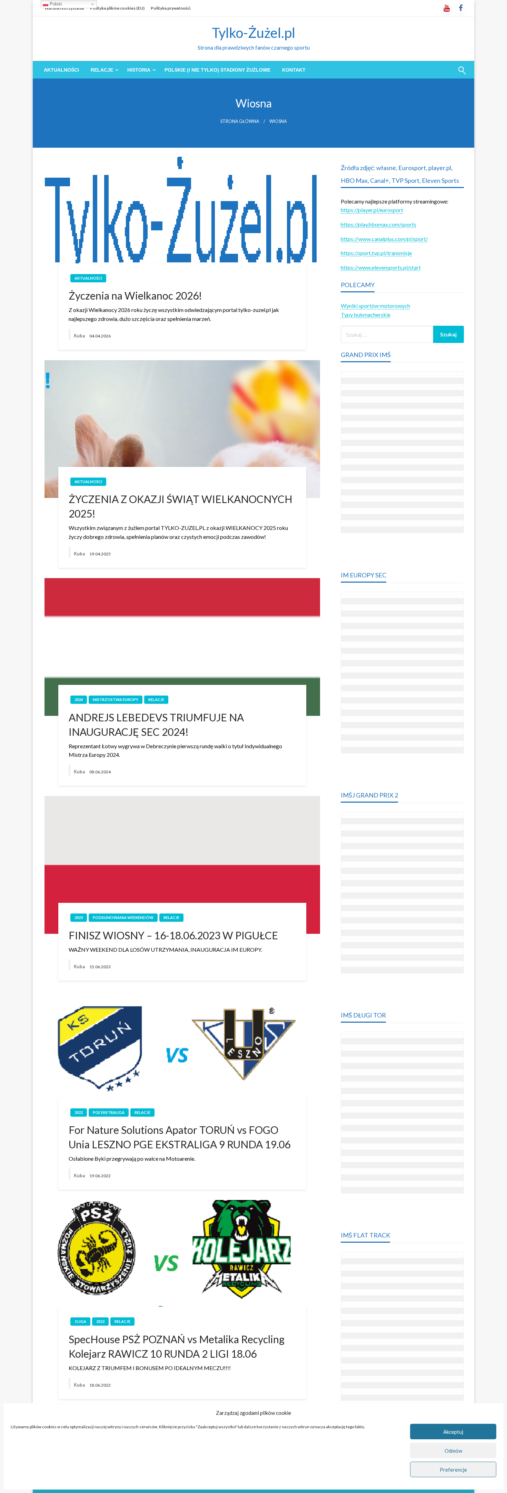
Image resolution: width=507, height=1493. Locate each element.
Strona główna (239, 121)
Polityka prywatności (170, 8)
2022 (78, 1112)
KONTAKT (294, 70)
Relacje (102, 70)
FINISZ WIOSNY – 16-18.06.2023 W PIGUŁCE (173, 935)
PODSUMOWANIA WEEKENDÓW (123, 917)
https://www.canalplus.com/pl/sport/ (384, 239)
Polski (55, 4)
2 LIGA (80, 1321)
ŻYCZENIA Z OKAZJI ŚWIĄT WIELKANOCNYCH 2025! (180, 506)
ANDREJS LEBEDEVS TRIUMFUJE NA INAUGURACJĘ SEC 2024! (156, 724)
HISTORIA (138, 70)
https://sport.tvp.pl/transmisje (376, 253)
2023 (78, 917)
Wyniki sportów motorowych (375, 305)
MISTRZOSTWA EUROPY (115, 699)
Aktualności (61, 70)
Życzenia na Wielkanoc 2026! (135, 295)
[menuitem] (61, 70)
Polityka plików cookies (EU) (117, 8)
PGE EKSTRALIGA (109, 1112)
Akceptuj (453, 1432)
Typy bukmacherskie (365, 314)
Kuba (80, 335)
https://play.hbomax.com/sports (378, 224)
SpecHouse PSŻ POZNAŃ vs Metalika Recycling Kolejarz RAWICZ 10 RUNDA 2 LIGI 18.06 (177, 1346)
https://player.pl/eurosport (372, 210)
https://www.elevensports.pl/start (381, 267)
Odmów (453, 1451)
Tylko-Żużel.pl (253, 32)
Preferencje (453, 1469)
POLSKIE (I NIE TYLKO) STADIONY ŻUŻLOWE (217, 70)
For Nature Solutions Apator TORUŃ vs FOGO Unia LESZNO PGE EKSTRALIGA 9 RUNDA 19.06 (179, 1137)
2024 (78, 699)
